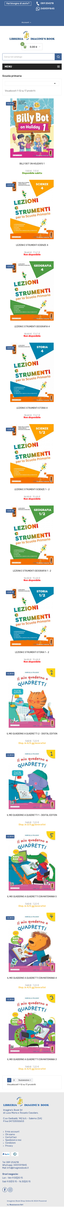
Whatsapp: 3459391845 (14, 1165)
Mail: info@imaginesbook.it (15, 1168)
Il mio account (12, 1131)
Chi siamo (10, 1134)
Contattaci (11, 1137)
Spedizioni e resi (13, 1140)
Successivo (25, 1080)
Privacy (9, 1146)
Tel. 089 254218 (10, 1162)
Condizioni (10, 1143)
